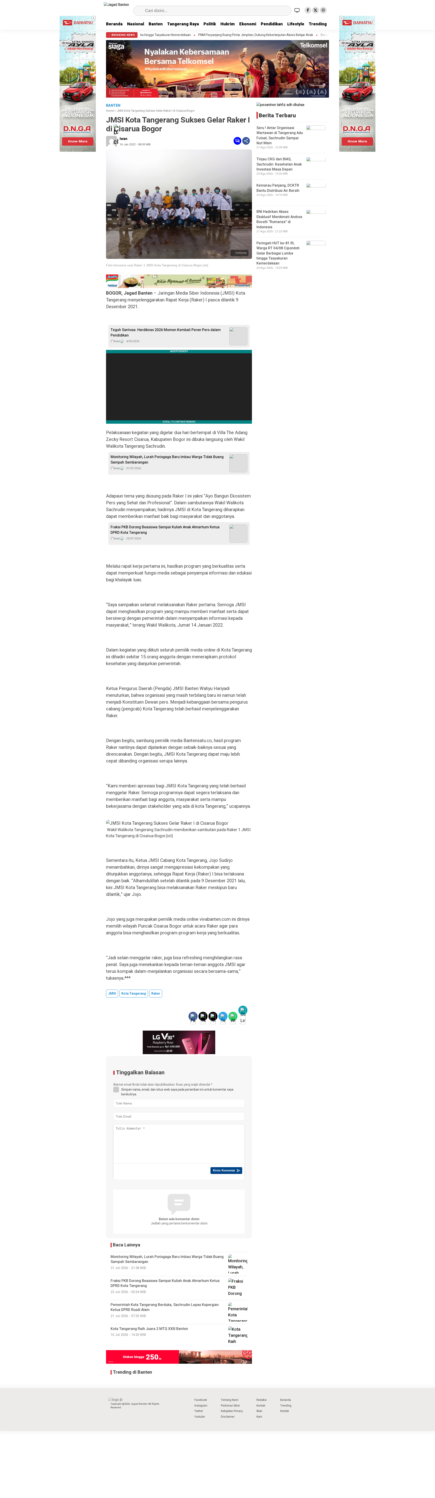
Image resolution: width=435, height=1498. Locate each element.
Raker (155, 993)
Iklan (259, 1411)
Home (110, 110)
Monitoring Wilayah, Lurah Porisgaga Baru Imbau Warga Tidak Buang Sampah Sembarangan (167, 459)
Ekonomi (247, 24)
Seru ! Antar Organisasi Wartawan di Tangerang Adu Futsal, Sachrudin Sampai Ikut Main (312, 35)
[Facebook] (307, 10)
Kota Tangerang (133, 993)
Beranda (114, 24)
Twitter (198, 1411)
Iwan (123, 139)
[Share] (246, 141)
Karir (259, 1417)
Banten (156, 24)
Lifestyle (295, 24)
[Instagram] (323, 10)
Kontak (260, 1406)
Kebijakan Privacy (232, 1411)
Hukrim (227, 24)
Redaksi (261, 1400)
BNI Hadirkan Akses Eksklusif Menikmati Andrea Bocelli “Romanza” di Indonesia (279, 219)
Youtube (199, 1417)
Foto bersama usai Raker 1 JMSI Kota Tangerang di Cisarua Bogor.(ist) (157, 265)
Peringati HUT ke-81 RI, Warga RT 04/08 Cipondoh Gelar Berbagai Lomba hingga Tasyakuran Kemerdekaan (278, 253)
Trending (318, 24)
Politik (209, 24)
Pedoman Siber (230, 1406)
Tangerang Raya (183, 24)
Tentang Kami (229, 1400)
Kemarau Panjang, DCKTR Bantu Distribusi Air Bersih (277, 188)
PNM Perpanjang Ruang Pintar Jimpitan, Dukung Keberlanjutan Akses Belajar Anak (185, 35)
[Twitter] (315, 10)
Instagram (200, 1406)
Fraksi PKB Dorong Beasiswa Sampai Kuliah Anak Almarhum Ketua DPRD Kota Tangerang (165, 529)
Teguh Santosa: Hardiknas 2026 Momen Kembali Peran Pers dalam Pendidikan (166, 332)
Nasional (135, 24)
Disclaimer (227, 1417)
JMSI (112, 993)
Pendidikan (272, 24)
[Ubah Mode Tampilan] (297, 10)
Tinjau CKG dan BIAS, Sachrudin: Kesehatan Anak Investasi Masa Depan (279, 164)
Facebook (200, 1400)
